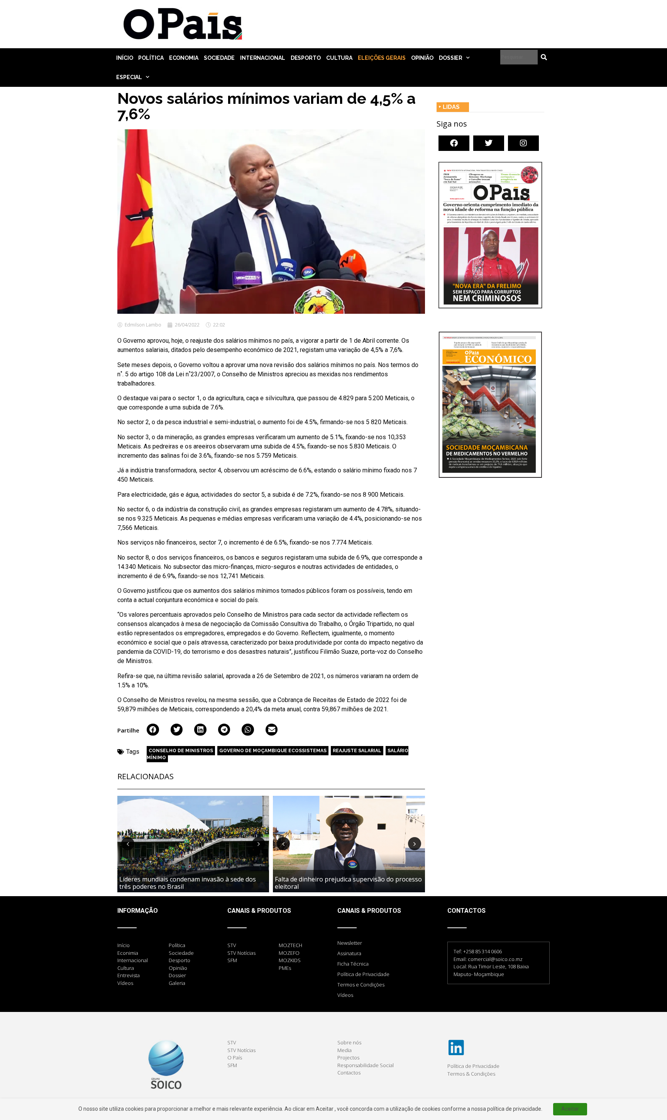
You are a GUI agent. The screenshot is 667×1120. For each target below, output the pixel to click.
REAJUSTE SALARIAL (357, 750)
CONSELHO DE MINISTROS (181, 750)
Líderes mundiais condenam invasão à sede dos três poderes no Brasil (187, 883)
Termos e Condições (360, 984)
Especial (129, 77)
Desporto (306, 58)
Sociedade (219, 58)
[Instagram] (523, 143)
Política (150, 58)
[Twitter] (488, 143)
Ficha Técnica (353, 963)
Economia (183, 58)
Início (124, 58)
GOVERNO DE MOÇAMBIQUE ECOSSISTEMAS (273, 750)
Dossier (450, 58)
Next (258, 843)
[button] (153, 730)
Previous (127, 843)
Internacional (262, 58)
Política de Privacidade (363, 974)
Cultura (339, 58)
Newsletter (349, 942)
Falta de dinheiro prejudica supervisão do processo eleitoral (348, 883)
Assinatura (349, 953)
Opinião (422, 58)
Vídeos (345, 994)
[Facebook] (453, 143)
